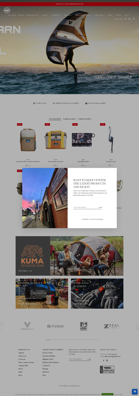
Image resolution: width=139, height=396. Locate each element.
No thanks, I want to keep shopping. (92, 219)
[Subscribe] (99, 207)
